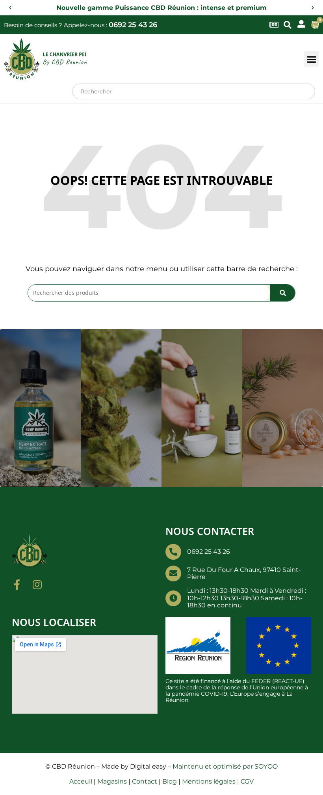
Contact (144, 781)
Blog (169, 781)
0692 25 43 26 (133, 24)
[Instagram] (37, 584)
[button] (10, 8)
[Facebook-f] (17, 584)
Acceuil (80, 781)
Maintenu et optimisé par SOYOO (225, 766)
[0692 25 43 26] (173, 552)
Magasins (112, 781)
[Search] (282, 293)
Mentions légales (209, 781)
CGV (247, 781)
